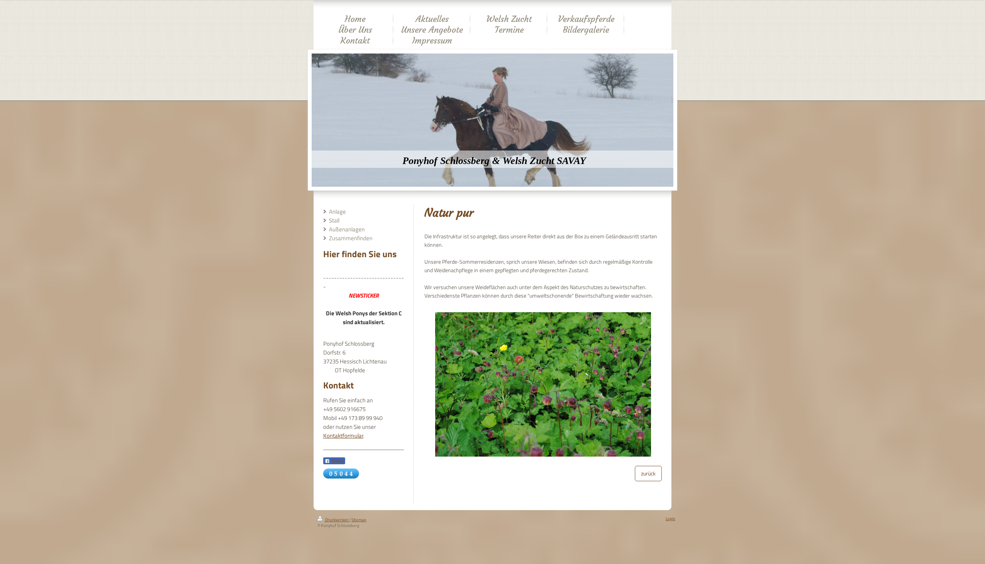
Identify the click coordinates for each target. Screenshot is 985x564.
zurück (648, 473)
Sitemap (358, 520)
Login (670, 518)
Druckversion (336, 520)
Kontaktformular (343, 435)
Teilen (337, 461)
